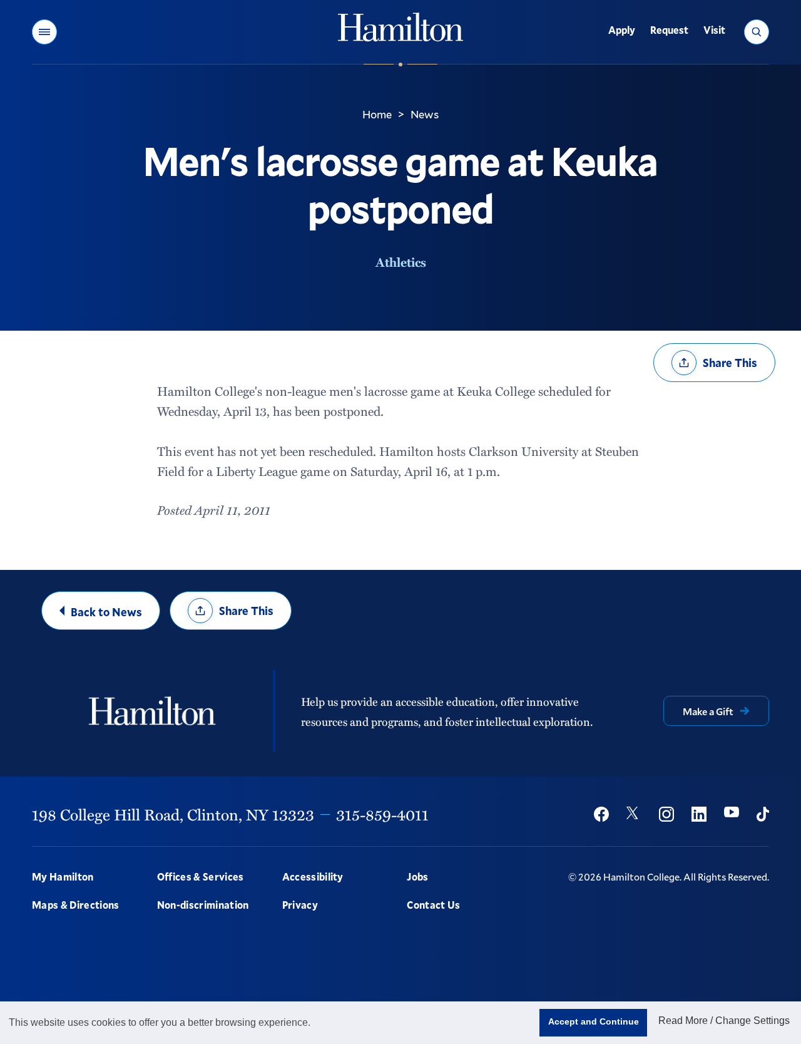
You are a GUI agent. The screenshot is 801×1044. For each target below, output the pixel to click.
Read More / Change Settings (724, 1020)
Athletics (400, 261)
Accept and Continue (593, 1021)
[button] (44, 32)
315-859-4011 (382, 814)
